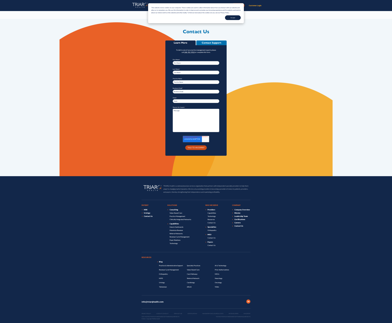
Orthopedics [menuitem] (212, 230)
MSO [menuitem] (209, 234)
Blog (161, 262)
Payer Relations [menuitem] (175, 240)
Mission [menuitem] (237, 213)
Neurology (218, 278)
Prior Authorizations (222, 270)
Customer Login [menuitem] (255, 5)
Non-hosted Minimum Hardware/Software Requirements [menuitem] (160, 316)
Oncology (218, 282)
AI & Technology (220, 265)
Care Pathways (192, 274)
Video (217, 287)
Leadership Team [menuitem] (241, 216)
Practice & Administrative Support (171, 265)
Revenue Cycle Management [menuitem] (179, 237)
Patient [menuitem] (145, 205)
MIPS (161, 278)
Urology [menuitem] (147, 213)
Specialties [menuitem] (212, 227)
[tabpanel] (196, 100)
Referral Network (193, 278)
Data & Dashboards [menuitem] (176, 227)
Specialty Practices (193, 265)
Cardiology (191, 282)
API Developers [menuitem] (233, 313)
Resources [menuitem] (211, 219)
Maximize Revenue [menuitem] (176, 230)
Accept (233, 18)
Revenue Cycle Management (169, 270)
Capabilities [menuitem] (174, 224)
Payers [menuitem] (210, 242)
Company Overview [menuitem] (242, 210)
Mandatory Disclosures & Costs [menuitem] (212, 313)
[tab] (180, 42)
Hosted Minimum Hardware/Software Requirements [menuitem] (233, 316)
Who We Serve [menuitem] (211, 205)
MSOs (217, 274)
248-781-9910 (189, 52)
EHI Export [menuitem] (247, 313)
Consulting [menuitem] (174, 210)
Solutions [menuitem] (172, 205)
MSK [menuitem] (145, 210)
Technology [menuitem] (174, 243)
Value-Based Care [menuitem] (176, 213)
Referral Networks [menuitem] (176, 233)
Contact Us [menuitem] (148, 216)
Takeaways (163, 287)
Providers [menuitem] (211, 210)
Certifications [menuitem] (239, 219)
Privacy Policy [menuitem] (146, 313)
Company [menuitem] (236, 205)
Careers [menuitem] (237, 223)
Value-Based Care (193, 270)
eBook (189, 287)
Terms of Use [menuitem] (178, 313)
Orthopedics (163, 274)
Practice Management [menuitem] (177, 216)
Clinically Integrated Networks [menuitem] (180, 219)
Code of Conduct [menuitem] (162, 313)
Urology (162, 282)
